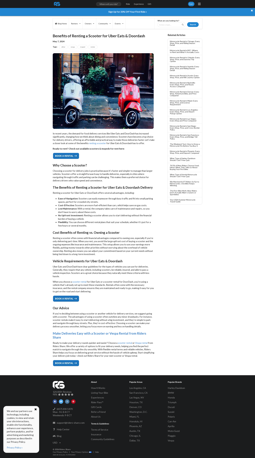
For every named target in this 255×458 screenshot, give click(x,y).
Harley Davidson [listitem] (176, 388)
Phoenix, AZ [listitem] (135, 426)
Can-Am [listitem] (172, 421)
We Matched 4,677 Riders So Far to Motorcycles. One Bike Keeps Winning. (184, 184)
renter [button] (92, 47)
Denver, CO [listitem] (135, 407)
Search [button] (193, 24)
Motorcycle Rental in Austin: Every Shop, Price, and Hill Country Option (185, 76)
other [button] (63, 47)
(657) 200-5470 (64, 409)
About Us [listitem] (96, 416)
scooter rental (79, 281)
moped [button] (82, 47)
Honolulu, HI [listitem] (135, 421)
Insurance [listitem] (96, 434)
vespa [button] (73, 47)
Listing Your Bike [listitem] (99, 392)
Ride (128, 4)
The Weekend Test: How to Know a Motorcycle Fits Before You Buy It (185, 145)
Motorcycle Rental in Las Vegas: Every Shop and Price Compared (183, 120)
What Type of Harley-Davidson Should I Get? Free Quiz (182, 159)
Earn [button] (191, 4)
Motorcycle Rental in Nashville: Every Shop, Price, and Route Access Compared (182, 85)
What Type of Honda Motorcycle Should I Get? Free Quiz (183, 175)
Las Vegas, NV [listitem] (136, 397)
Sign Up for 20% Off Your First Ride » (127, 11)
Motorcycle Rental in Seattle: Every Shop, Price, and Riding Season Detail (184, 68)
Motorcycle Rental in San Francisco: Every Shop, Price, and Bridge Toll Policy (184, 137)
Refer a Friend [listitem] (98, 412)
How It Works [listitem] (98, 388)
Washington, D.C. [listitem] (138, 412)
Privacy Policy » (15, 447)
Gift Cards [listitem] (96, 407)
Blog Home (62, 23)
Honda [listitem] (171, 397)
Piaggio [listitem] (171, 435)
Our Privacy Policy (60, 452)
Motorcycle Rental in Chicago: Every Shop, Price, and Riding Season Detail (185, 43)
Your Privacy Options (80, 452)
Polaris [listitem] (171, 416)
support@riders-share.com (70, 422)
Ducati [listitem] (171, 407)
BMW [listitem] (171, 392)
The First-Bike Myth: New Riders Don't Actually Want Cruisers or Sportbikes (183, 193)
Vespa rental (141, 343)
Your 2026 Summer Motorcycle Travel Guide (182, 201)
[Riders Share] (57, 4)
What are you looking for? (168, 21)
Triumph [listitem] (172, 402)
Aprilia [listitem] (171, 426)
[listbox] (76, 23)
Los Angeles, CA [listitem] (137, 388)
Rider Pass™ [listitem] (97, 402)
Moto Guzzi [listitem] (174, 431)
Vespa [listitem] (171, 440)
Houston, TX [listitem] (136, 402)
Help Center (63, 429)
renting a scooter (97, 143)
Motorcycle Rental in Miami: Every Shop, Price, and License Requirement (184, 103)
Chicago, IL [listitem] (135, 435)
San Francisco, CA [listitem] (138, 392)
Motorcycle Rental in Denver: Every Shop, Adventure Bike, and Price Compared (184, 94)
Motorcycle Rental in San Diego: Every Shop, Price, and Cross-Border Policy (185, 128)
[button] (55, 401)
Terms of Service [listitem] (99, 429)
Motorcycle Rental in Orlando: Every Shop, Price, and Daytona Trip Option (185, 59)
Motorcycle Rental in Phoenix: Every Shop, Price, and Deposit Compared (185, 152)
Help (97, 452)
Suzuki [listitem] (171, 412)
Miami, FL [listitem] (134, 416)
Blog (58, 436)
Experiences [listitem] (97, 397)
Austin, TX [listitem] (134, 431)
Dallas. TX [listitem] (134, 440)
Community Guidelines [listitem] (102, 439)
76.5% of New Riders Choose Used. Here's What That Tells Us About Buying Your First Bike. (184, 167)
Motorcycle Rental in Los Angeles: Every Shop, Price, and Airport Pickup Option (184, 112)
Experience (139, 4)
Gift (149, 4)
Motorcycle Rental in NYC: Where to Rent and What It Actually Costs (184, 51)
